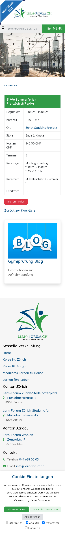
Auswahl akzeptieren (45, 509)
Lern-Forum (10, 85)
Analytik (34, 522)
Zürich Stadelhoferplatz (41, 127)
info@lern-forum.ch (30, 466)
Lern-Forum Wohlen (18, 435)
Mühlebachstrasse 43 (22, 415)
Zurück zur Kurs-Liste (19, 210)
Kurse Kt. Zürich (14, 359)
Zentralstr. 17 (15, 439)
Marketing (34, 528)
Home (7, 353)
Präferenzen (53, 522)
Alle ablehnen (32, 516)
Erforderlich (15, 522)
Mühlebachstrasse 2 (21, 398)
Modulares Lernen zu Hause (23, 373)
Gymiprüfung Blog (25, 261)
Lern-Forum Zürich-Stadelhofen (26, 410)
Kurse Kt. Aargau (15, 366)
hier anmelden (16, 201)
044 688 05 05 (29, 459)
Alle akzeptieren (16, 509)
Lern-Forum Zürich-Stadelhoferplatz (30, 393)
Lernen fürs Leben (16, 379)
